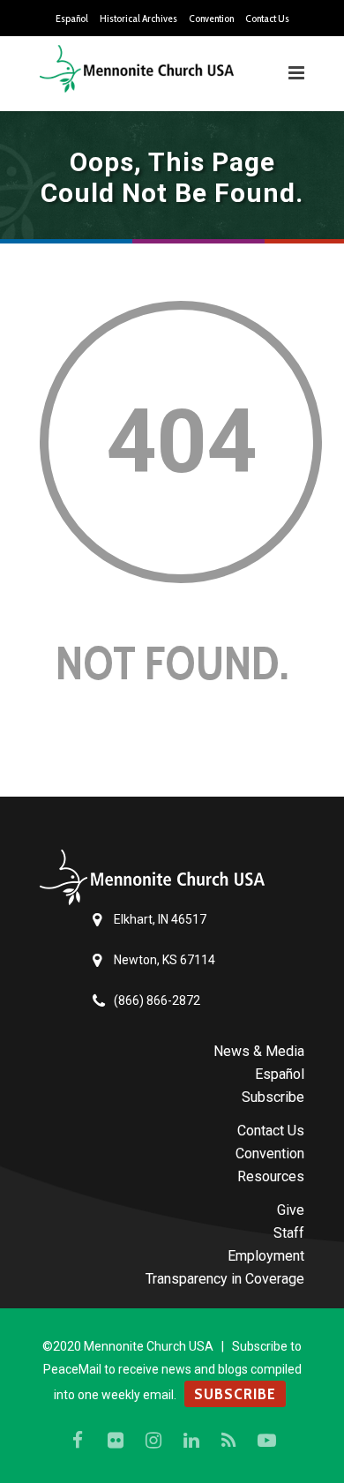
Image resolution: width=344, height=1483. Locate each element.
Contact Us (267, 18)
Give (290, 1210)
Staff (288, 1233)
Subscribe (273, 1097)
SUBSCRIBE (235, 1394)
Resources (270, 1176)
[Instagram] (153, 1440)
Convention (211, 18)
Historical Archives (138, 18)
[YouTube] (267, 1440)
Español (72, 18)
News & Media (258, 1051)
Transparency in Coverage (225, 1278)
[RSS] (229, 1440)
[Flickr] (115, 1440)
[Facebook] (77, 1440)
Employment (266, 1255)
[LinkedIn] (191, 1440)
